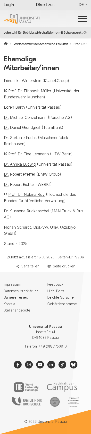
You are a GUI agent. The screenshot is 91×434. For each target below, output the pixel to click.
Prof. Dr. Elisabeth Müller (29, 90)
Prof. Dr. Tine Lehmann (28, 153)
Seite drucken (64, 266)
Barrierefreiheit (16, 297)
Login (9, 5)
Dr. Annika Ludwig (20, 164)
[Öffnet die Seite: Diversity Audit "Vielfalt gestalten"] (73, 402)
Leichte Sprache (60, 297)
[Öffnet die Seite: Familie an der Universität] (27, 402)
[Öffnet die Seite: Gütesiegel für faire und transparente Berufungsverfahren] (55, 402)
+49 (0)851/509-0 (53, 346)
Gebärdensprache (62, 304)
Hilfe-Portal (56, 291)
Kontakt (9, 304)
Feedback (55, 284)
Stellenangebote (17, 310)
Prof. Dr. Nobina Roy (26, 194)
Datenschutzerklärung (21, 291)
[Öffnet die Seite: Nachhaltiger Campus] (62, 387)
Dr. (6, 117)
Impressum (12, 284)
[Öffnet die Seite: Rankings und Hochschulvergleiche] (26, 387)
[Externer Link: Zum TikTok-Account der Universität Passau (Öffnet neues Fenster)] (62, 364)
